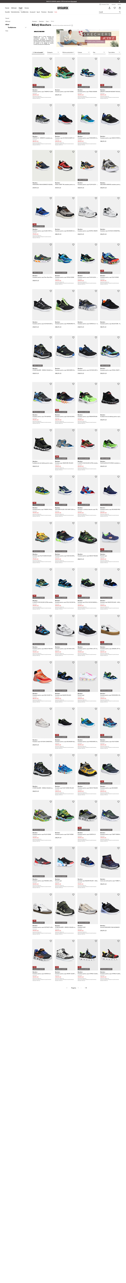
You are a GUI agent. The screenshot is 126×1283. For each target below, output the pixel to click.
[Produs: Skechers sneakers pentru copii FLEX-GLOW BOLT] (65, 397)
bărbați (14, 8)
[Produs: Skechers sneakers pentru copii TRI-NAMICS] (42, 397)
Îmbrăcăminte (15, 12)
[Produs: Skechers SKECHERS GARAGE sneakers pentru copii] (110, 165)
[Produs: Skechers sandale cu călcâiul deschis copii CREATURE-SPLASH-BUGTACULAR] (87, 490)
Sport (38, 12)
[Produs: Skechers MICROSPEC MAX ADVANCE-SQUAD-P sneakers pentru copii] (42, 165)
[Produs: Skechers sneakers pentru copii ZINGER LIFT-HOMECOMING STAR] (110, 630)
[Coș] (120, 8)
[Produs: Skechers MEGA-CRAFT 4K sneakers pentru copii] (65, 165)
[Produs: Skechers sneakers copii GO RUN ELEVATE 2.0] (65, 119)
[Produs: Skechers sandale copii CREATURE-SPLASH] (65, 444)
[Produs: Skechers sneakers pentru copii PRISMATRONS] (87, 397)
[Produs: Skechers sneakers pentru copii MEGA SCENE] (65, 258)
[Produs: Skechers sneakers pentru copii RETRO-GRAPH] (87, 212)
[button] (38, 52)
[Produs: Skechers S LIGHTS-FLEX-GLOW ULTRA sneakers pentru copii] (87, 444)
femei (7, 8)
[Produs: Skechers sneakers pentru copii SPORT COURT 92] (65, 955)
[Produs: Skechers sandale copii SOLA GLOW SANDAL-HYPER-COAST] (87, 583)
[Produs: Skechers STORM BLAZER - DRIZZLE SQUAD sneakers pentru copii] (42, 351)
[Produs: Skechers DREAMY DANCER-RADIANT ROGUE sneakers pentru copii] (110, 72)
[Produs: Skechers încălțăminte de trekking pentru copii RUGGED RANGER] (110, 397)
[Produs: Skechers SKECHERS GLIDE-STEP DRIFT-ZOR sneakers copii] (65, 490)
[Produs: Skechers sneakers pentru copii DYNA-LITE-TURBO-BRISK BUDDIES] (87, 630)
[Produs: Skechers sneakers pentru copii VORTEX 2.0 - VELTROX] (87, 305)
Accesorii (32, 12)
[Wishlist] (115, 8)
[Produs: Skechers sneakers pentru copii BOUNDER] (110, 769)
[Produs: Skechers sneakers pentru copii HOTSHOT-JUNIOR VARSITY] (42, 908)
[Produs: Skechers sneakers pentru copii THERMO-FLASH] (42, 72)
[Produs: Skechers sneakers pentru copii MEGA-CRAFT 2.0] (110, 351)
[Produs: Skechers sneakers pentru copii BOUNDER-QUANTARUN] (65, 722)
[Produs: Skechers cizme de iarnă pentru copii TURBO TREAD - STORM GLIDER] (110, 862)
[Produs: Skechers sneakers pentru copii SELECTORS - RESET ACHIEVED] (110, 305)
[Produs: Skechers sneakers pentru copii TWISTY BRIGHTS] (110, 815)
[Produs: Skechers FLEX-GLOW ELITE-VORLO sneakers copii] (110, 444)
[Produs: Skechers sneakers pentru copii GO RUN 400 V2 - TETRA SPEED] (42, 305)
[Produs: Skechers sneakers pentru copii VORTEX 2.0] (87, 815)
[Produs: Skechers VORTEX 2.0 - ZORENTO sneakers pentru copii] (42, 119)
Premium (43, 12)
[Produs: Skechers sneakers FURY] (87, 908)
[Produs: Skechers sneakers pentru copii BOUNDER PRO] (110, 490)
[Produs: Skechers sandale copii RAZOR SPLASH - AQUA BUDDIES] (110, 583)
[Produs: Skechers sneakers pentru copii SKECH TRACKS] (87, 537)
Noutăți (7, 12)
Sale (55, 12)
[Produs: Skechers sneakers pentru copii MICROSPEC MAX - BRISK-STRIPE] (65, 305)
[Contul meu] (109, 8)
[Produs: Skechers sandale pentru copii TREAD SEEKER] (87, 72)
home (27, 8)
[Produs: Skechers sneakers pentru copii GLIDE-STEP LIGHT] (42, 212)
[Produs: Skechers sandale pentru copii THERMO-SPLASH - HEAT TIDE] (42, 490)
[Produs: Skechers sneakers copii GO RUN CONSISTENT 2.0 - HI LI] (110, 212)
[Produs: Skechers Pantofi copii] (65, 862)
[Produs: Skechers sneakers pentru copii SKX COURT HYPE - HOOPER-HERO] (42, 676)
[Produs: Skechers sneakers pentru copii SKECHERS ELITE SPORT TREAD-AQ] (65, 351)
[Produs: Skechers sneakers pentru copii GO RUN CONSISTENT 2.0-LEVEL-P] (65, 630)
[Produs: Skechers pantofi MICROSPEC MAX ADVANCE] (110, 908)
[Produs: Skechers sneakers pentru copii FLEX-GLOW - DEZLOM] (87, 165)
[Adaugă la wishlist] (50, 58)
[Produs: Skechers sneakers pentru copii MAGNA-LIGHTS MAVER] (42, 862)
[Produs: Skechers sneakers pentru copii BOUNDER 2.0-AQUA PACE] (65, 212)
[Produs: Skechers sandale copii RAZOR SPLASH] (65, 676)
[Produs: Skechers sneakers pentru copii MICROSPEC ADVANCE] (87, 119)
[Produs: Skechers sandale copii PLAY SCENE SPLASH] (42, 537)
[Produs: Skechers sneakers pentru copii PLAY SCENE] (65, 72)
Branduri (50, 12)
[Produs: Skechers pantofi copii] (110, 537)
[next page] (86, 988)
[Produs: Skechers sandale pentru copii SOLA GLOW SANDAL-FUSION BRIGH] (65, 583)
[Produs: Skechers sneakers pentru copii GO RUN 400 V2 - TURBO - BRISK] (87, 351)
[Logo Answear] (63, 8)
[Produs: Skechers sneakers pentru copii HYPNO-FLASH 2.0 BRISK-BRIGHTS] (87, 955)
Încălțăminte (24, 12)
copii (20, 8)
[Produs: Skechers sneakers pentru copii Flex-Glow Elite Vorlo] (42, 258)
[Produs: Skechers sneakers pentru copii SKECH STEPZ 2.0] (110, 119)
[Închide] (119, 1)
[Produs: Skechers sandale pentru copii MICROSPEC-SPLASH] (110, 676)
